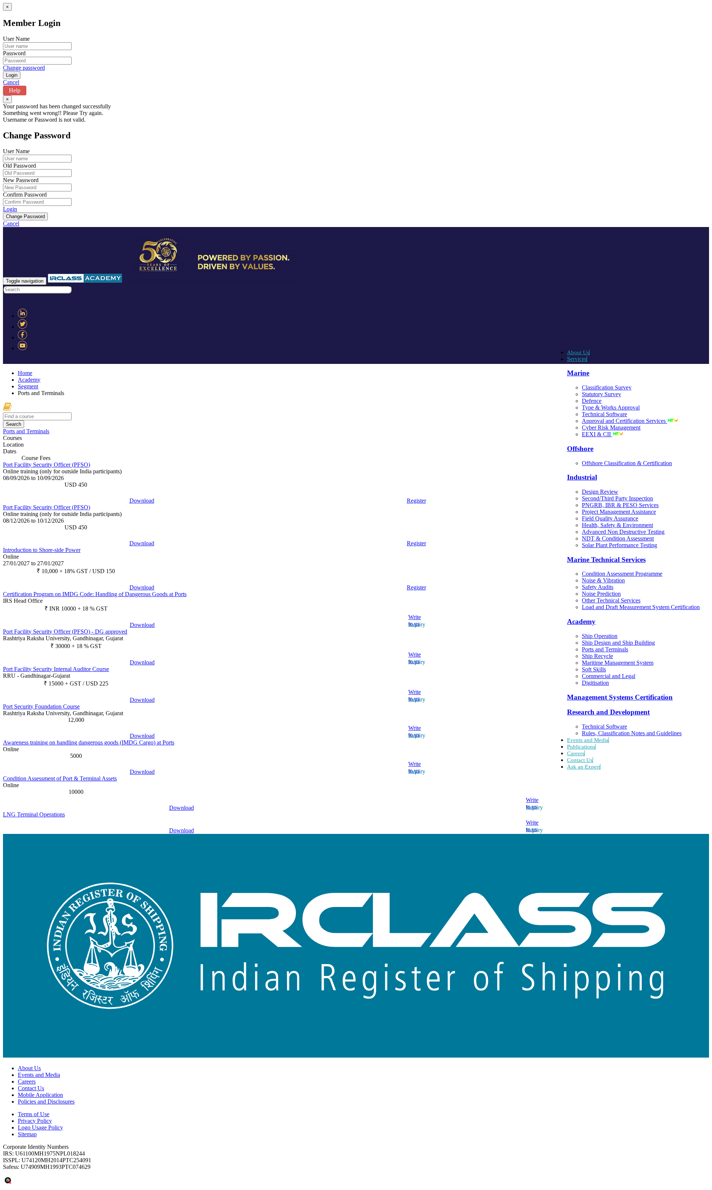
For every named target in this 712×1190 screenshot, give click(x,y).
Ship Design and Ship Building (618, 643)
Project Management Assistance (619, 512)
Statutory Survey (601, 394)
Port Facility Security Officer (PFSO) (46, 464)
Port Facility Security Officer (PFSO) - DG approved (65, 631)
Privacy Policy (35, 1121)
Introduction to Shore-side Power (41, 550)
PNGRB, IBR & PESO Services (620, 505)
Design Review (600, 492)
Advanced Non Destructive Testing (623, 532)
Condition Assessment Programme (622, 574)
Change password (24, 68)
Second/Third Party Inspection (617, 498)
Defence (591, 401)
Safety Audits (597, 587)
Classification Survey (607, 387)
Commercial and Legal (608, 676)
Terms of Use (33, 1114)
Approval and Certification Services (624, 421)
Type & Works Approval (611, 407)
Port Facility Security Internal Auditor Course (56, 669)
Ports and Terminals (605, 649)
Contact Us (580, 760)
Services (577, 359)
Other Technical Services (611, 600)
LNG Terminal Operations (34, 814)
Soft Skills (594, 669)
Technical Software (604, 414)
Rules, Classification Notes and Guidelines (632, 733)
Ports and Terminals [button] (26, 431)
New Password (21, 180)
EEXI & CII (597, 434)
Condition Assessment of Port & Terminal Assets (60, 778)
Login (10, 209)
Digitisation (595, 683)
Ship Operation (599, 636)
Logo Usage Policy (40, 1127)
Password (14, 53)
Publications (581, 747)
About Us (578, 352)
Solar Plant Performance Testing (619, 545)
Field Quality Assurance (610, 518)
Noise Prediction (601, 594)
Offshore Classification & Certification (627, 463)
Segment (28, 386)
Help (14, 90)
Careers (575, 753)
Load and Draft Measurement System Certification (641, 607)
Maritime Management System (617, 663)
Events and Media (588, 740)
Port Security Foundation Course (41, 706)
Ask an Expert (583, 767)
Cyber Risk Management (611, 427)
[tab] (356, 431)
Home (25, 373)
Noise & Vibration (603, 580)
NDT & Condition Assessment (618, 538)
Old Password (19, 165)
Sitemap (27, 1134)
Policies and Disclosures (46, 1101)
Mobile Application (40, 1095)
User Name (16, 39)
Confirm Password (25, 194)
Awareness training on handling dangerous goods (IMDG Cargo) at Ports (88, 742)
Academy (29, 380)
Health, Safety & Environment (617, 525)
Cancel (11, 82)
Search (13, 424)
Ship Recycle (597, 656)
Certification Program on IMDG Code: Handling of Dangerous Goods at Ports (95, 594)
